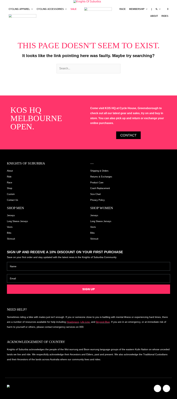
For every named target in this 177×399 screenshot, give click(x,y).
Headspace (73, 321)
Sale (74, 9)
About (154, 16)
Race (122, 9)
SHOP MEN (15, 208)
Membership (137, 9)
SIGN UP (88, 289)
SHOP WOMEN (101, 208)
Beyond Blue (103, 321)
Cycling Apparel (19, 9)
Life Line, (85, 321)
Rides (164, 16)
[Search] (158, 9)
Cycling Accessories (50, 9)
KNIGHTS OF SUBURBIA (26, 163)
